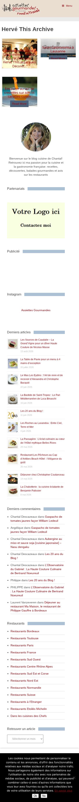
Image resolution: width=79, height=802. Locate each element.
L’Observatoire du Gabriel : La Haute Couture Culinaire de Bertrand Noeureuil (37, 569)
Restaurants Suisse (23, 694)
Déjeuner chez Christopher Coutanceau (42, 474)
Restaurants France (23, 652)
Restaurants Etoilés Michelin (29, 708)
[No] (74, 778)
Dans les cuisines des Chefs (29, 716)
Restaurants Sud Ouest (26, 659)
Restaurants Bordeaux (25, 631)
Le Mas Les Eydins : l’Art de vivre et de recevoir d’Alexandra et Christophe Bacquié (41, 379)
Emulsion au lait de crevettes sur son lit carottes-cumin (19, 93)
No (44, 795)
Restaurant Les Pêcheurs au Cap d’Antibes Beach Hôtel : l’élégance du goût (41, 459)
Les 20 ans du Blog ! (31, 411)
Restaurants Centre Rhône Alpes (32, 666)
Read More (58, 58)
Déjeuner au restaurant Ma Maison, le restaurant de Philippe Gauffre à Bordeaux (36, 606)
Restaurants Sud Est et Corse (30, 673)
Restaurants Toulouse (24, 638)
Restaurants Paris (22, 645)
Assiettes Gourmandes (35, 310)
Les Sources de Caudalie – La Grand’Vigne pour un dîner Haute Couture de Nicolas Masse (38, 343)
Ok (35, 795)
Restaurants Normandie (26, 687)
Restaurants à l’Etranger (26, 701)
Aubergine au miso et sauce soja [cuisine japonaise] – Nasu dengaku (36, 543)
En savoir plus (63, 790)
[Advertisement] (39, 271)
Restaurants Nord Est (24, 680)
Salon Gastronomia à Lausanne (58, 49)
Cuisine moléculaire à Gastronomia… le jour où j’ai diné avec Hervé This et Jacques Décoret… (19, 58)
